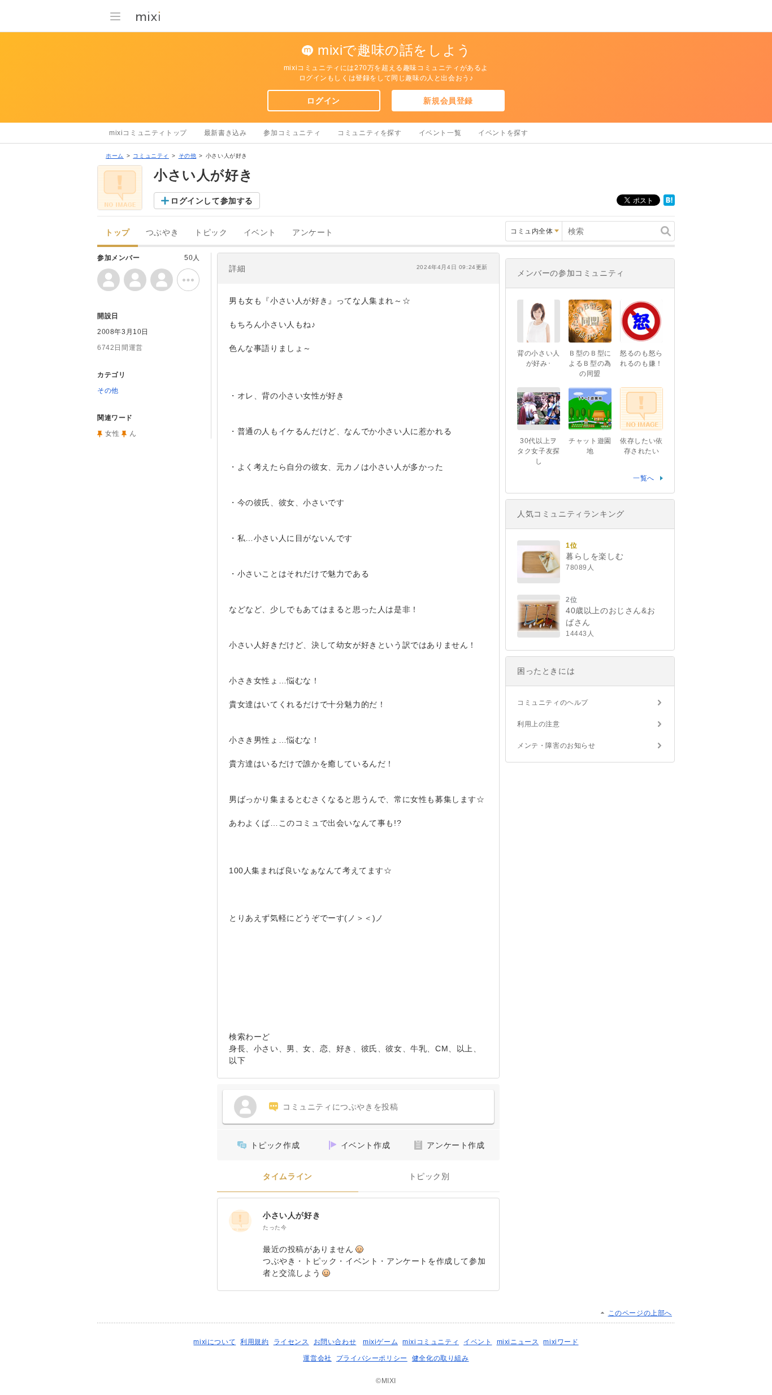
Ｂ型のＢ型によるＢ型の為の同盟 (590, 363)
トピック (210, 232)
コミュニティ (151, 156)
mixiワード (560, 1342)
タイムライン (288, 1176)
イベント (260, 232)
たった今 (275, 1227)
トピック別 (429, 1176)
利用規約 (254, 1342)
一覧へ (643, 478)
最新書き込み (225, 133)
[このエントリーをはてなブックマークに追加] (669, 203)
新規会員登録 (448, 100)
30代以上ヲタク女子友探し (538, 451)
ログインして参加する (212, 200)
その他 (188, 156)
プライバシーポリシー (371, 1358)
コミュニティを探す (369, 133)
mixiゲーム (380, 1342)
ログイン (323, 100)
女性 (112, 433)
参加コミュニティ (291, 133)
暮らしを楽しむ (594, 556)
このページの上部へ (640, 1313)
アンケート (312, 232)
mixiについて (214, 1342)
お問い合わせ (335, 1342)
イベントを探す (503, 133)
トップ (117, 232)
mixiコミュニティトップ (148, 133)
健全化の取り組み (440, 1358)
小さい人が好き (291, 1215)
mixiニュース (518, 1342)
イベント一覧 (440, 133)
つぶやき (162, 232)
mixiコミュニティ (430, 1342)
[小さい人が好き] (240, 1221)
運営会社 (317, 1358)
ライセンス (291, 1342)
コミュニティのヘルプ (552, 703)
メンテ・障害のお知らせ (556, 746)
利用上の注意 (538, 724)
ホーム (115, 156)
